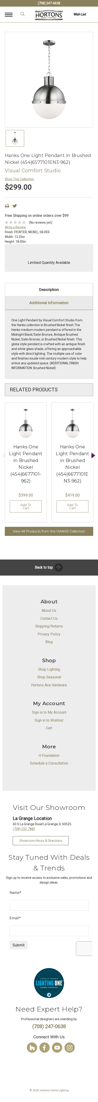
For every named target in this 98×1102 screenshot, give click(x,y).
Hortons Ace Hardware (49, 685)
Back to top (44, 567)
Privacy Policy (49, 634)
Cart (49, 728)
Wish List (80, 14)
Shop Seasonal (49, 677)
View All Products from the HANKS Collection (49, 531)
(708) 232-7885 (24, 829)
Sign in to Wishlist (49, 720)
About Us (49, 610)
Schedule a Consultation (49, 763)
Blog (49, 642)
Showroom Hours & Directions (40, 840)
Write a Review (15, 227)
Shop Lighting (49, 669)
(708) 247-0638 (49, 3)
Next (93, 455)
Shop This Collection (19, 179)
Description (49, 289)
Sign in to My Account (49, 712)
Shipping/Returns (49, 626)
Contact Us (49, 618)
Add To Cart (25, 506)
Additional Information (48, 302)
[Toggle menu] (11, 14)
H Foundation (49, 755)
